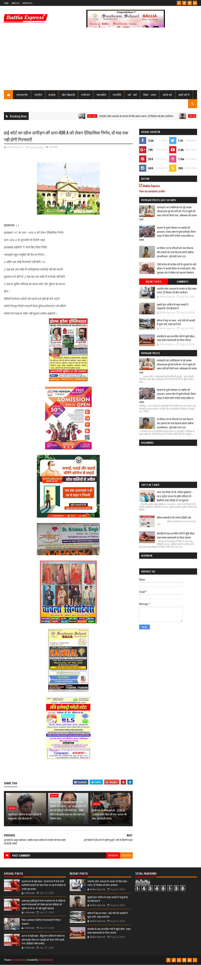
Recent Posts (153, 281)
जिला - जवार (149, 95)
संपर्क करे (167, 95)
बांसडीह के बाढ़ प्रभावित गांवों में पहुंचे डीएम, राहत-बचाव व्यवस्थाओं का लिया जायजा (176, 338)
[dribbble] (179, 960)
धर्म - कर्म (132, 95)
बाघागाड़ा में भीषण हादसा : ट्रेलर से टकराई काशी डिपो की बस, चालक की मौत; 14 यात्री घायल (109, 814)
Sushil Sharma (45, 959)
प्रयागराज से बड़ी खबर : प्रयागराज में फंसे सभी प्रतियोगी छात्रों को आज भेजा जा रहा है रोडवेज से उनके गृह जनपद (44, 885)
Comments (182, 281)
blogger (126, 855)
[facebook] (179, 3)
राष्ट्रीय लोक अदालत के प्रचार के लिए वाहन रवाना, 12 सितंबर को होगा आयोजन (116, 116)
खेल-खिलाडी (68, 95)
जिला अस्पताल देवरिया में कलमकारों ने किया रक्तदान (41, 922)
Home (6, 3)
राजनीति (117, 95)
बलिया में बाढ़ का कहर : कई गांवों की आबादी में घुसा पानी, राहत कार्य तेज (176, 322)
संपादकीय (101, 95)
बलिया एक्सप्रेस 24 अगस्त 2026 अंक (174, 517)
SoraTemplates (18, 959)
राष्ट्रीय (38, 95)
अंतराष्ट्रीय (22, 95)
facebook (113, 855)
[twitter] (184, 3)
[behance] (195, 3)
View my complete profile (152, 191)
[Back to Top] (195, 960)
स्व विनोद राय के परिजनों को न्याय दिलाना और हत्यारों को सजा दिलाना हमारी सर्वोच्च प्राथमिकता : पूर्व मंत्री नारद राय (175, 252)
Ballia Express (151, 186)
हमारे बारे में (184, 95)
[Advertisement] (100, 60)
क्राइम (51, 95)
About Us (15, 3)
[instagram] (189, 3)
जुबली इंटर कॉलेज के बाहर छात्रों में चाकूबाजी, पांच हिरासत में (24, 816)
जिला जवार (71, 116)
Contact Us (27, 3)
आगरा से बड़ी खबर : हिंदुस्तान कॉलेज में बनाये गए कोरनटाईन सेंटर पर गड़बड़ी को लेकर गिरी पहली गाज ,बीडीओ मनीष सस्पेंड (43, 939)
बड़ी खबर (172, 116)
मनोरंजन (85, 95)
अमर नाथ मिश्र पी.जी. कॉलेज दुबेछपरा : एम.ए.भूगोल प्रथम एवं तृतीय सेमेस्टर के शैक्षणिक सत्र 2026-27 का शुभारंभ (174, 496)
